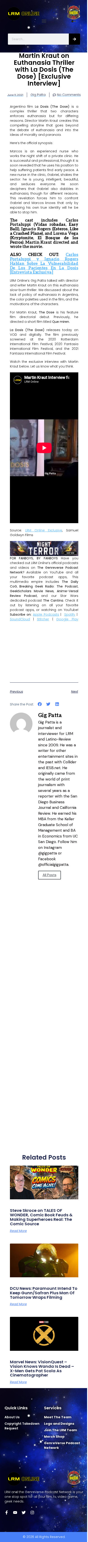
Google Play (67, 619)
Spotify (69, 614)
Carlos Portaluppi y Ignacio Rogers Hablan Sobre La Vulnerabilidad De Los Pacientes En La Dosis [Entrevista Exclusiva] (44, 263)
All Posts (49, 875)
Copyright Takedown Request (22, 1426)
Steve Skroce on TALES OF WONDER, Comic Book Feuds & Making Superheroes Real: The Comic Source (41, 1217)
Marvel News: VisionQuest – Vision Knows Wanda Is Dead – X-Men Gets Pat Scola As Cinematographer (42, 1368)
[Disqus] (44, 971)
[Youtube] (15, 1513)
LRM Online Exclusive (43, 530)
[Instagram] (32, 1513)
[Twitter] (24, 1513)
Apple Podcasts (46, 614)
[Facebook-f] (7, 1513)
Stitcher (43, 619)
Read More (18, 1230)
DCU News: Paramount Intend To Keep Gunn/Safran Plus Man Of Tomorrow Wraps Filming (43, 1293)
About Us (12, 1417)
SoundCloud (20, 619)
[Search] (74, 39)
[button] (44, 21)
